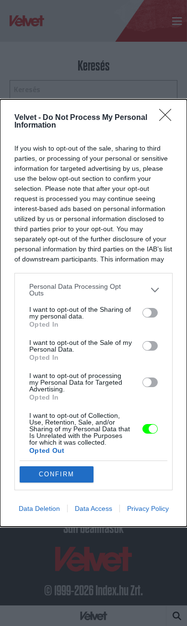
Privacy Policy (148, 508)
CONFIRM (56, 474)
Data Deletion (39, 508)
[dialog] (93, 313)
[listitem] (93, 289)
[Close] (168, 118)
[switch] (150, 313)
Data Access (93, 508)
